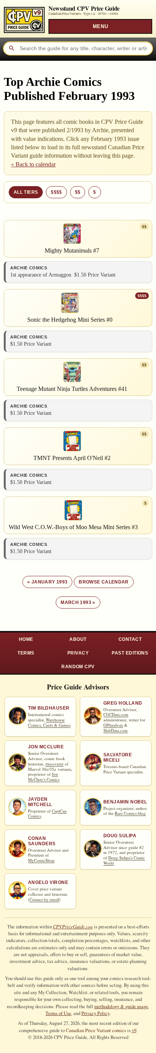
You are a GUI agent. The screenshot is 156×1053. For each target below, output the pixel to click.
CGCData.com (115, 714)
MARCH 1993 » (78, 602)
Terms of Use (58, 1013)
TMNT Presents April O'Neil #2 (72, 458)
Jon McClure (46, 746)
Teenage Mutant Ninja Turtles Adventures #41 (72, 389)
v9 (134, 1030)
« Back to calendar (33, 164)
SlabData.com (115, 730)
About (77, 639)
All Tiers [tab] (26, 192)
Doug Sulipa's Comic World (124, 860)
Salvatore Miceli (117, 757)
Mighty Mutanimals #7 (72, 250)
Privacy (78, 653)
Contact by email (44, 899)
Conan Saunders (42, 841)
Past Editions (130, 653)
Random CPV (78, 666)
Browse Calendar (103, 582)
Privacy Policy (95, 1013)
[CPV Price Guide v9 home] (24, 18)
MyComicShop (41, 860)
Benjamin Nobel (125, 802)
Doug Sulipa (119, 835)
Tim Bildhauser (49, 708)
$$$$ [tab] (56, 192)
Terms (25, 653)
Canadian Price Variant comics (96, 1030)
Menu (100, 26)
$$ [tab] (78, 192)
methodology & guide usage (121, 1006)
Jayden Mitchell (40, 802)
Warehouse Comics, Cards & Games (49, 722)
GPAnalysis (113, 725)
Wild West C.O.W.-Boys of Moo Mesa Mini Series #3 (73, 527)
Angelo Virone (48, 882)
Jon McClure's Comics (43, 776)
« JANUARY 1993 (47, 582)
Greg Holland (122, 703)
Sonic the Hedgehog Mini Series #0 (69, 319)
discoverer (54, 764)
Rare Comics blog (130, 813)
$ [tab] (94, 192)
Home (26, 639)
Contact (130, 639)
